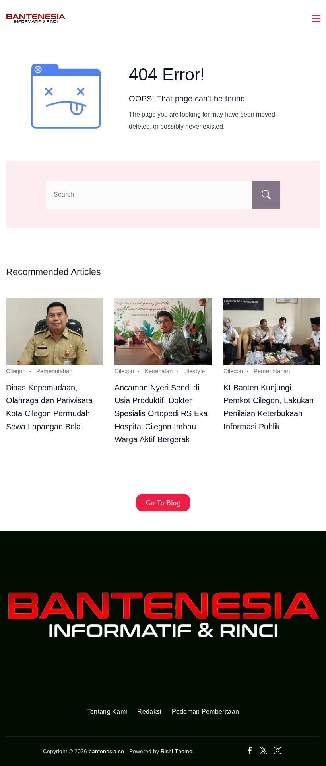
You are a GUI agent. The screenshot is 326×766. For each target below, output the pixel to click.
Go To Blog (163, 503)
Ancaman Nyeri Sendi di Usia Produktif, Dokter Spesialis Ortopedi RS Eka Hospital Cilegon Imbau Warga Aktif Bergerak (161, 413)
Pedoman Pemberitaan (205, 711)
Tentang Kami (107, 711)
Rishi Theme (176, 751)
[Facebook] (250, 750)
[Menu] (316, 19)
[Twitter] (264, 750)
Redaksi (149, 711)
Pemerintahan (54, 371)
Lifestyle (194, 371)
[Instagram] (277, 750)
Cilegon (15, 371)
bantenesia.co (106, 751)
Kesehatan (159, 371)
